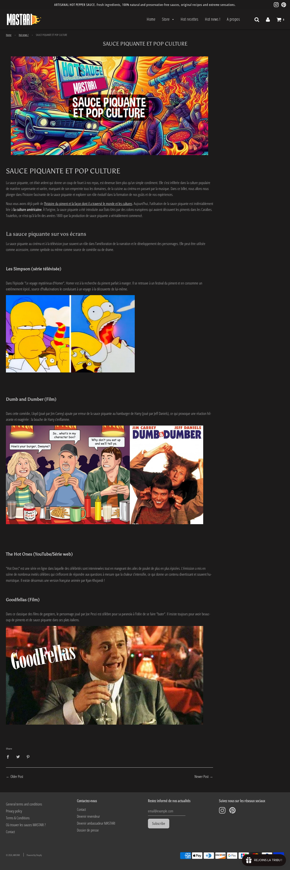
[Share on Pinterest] (28, 756)
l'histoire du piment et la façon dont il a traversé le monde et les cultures (88, 203)
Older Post (16, 776)
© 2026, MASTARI (13, 855)
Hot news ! (212, 19)
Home (151, 19)
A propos (233, 19)
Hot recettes (189, 19)
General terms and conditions (24, 804)
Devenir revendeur (88, 816)
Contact (10, 831)
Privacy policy (14, 811)
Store (166, 19)
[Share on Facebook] (9, 756)
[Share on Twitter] (18, 756)
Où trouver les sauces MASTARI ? (26, 824)
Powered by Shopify (34, 855)
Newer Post (202, 776)
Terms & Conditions (18, 817)
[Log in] (268, 19)
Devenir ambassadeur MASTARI (96, 823)
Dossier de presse (88, 830)
